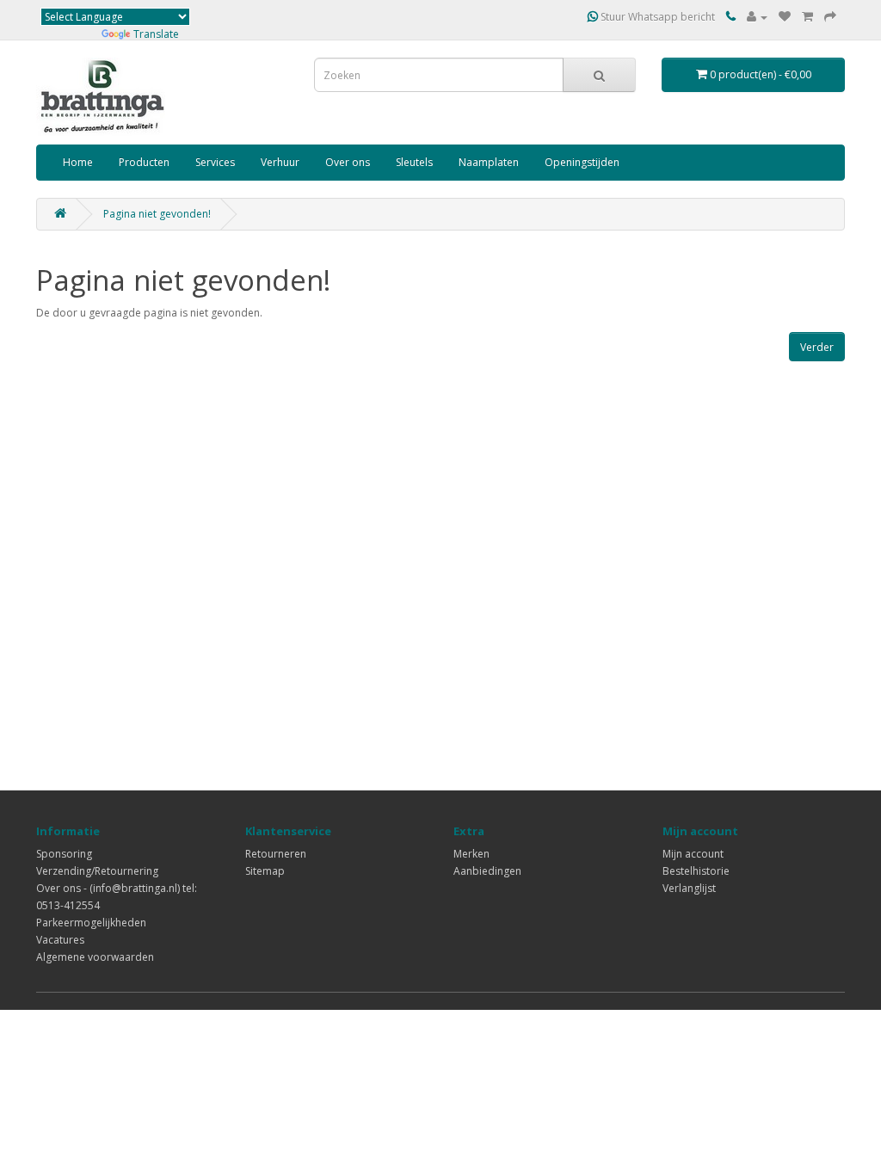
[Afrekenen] (830, 16)
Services (215, 162)
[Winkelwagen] (807, 16)
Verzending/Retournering (97, 871)
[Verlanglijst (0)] (785, 16)
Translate (156, 34)
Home (78, 162)
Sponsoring (64, 853)
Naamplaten (489, 162)
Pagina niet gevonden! (157, 213)
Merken (471, 853)
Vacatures (60, 939)
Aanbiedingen (487, 871)
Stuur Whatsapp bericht (656, 16)
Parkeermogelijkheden (91, 922)
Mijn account (693, 853)
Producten (144, 162)
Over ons (347, 162)
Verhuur (280, 162)
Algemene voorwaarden (95, 957)
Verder (817, 347)
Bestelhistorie (696, 871)
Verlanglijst (689, 888)
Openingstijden (582, 162)
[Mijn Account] (757, 16)
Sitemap (265, 871)
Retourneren (275, 853)
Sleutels (414, 162)
